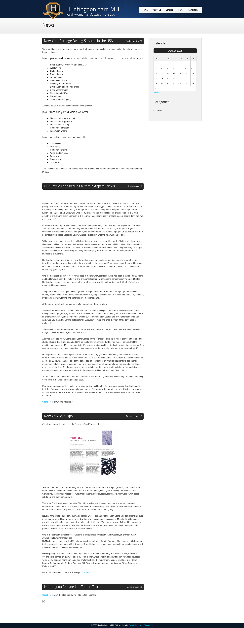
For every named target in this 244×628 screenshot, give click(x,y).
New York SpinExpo (58, 416)
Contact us (193, 10)
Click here (46, 402)
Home (145, 10)
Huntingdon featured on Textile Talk (71, 587)
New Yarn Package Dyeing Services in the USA (78, 41)
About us (157, 10)
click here (85, 572)
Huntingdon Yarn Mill (92, 10)
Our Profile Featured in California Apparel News (79, 186)
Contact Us (148, 625)
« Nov (156, 93)
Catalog (169, 10)
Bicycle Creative (135, 625)
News (180, 10)
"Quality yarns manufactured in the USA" (90, 14)
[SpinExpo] (93, 481)
